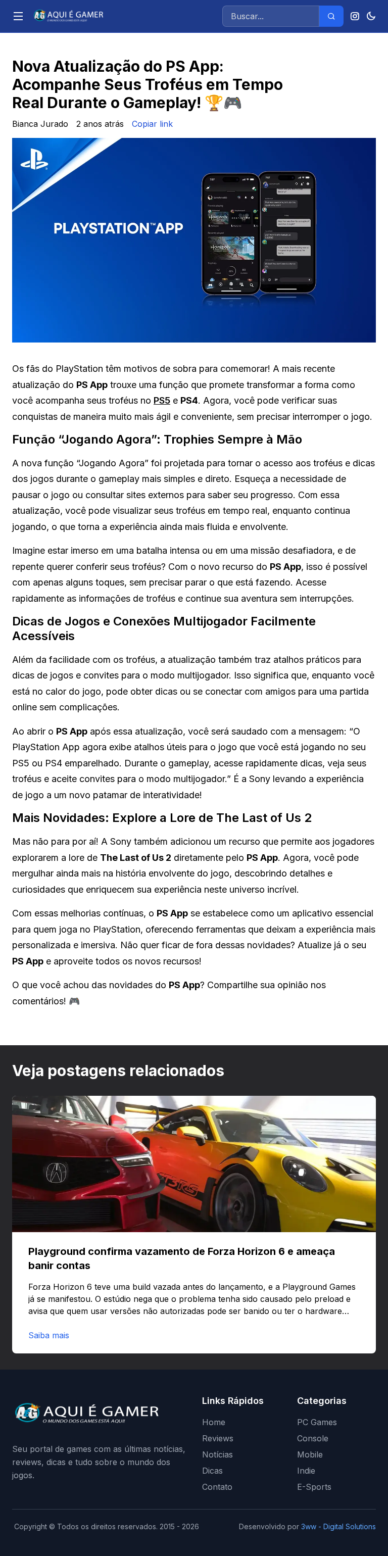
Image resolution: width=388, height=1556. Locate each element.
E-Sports (314, 1487)
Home (213, 1422)
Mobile (310, 1454)
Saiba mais (48, 1335)
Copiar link (152, 124)
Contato (217, 1487)
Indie (306, 1471)
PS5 (162, 400)
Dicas (212, 1471)
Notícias (217, 1454)
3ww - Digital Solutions (338, 1526)
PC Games (317, 1422)
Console (312, 1438)
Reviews (217, 1438)
